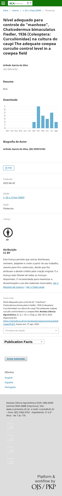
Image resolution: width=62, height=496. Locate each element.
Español (9, 382)
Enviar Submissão (16, 358)
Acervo (15, 10)
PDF (10, 167)
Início (5, 10)
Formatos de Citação (15, 330)
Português (10, 387)
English (9, 377)
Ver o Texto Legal (35, 287)
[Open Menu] (3, 3)
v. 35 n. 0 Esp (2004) (32, 10)
